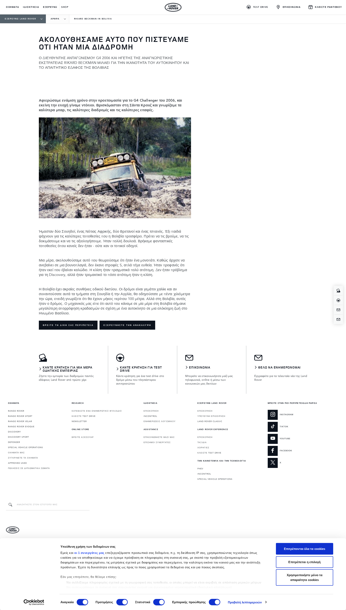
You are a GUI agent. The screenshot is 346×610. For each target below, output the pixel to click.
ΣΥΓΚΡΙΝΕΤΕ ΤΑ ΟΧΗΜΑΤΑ (23, 458)
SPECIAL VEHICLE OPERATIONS (25, 447)
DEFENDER (14, 442)
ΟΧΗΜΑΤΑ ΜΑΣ (16, 452)
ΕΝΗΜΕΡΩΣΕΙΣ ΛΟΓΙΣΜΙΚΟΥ (160, 421)
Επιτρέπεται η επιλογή (304, 562)
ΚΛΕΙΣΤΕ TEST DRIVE (84, 416)
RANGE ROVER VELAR (20, 421)
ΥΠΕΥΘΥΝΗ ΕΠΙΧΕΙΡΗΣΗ (211, 416)
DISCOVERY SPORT (18, 437)
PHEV (200, 469)
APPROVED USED (17, 463)
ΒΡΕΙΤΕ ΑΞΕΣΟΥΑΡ (83, 437)
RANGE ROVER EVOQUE (21, 426)
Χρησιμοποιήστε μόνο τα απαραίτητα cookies (304, 577)
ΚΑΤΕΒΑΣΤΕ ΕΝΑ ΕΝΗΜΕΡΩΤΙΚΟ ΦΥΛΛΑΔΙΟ (97, 411)
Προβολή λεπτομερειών (245, 602)
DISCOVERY (14, 432)
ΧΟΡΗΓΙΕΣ (203, 447)
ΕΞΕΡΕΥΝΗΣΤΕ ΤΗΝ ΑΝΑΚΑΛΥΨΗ (127, 325)
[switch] (122, 602)
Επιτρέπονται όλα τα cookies (304, 548)
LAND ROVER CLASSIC (209, 421)
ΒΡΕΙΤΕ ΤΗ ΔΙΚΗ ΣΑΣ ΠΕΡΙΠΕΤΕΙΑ (68, 325)
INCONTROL (150, 416)
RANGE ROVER (16, 411)
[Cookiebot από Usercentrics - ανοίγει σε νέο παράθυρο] (33, 602)
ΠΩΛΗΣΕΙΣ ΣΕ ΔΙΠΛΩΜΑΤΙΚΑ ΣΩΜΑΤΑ (29, 468)
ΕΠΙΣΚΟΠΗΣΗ (151, 411)
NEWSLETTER (79, 421)
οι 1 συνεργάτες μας (89, 552)
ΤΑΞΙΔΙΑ (202, 442)
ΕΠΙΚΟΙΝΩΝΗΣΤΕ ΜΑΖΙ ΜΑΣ (159, 437)
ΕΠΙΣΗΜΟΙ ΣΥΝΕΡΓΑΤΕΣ (157, 442)
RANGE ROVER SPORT (20, 416)
